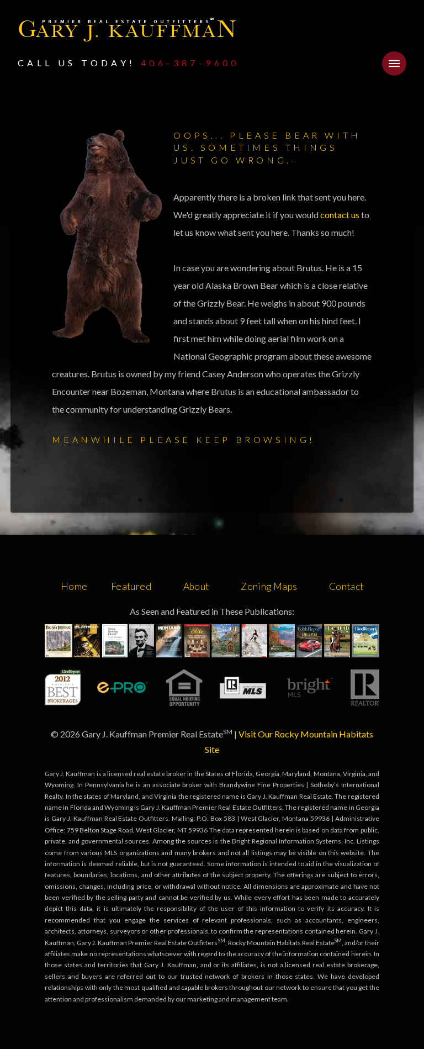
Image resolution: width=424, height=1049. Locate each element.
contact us (340, 214)
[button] (394, 63)
